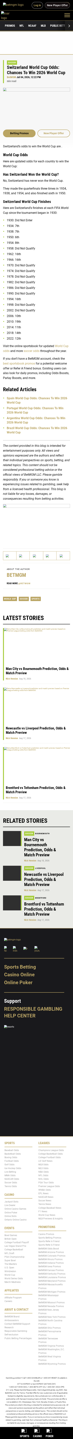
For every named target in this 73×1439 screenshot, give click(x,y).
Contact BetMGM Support (17, 1324)
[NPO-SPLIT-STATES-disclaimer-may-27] (36, 522)
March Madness (12, 1282)
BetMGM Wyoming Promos (52, 1364)
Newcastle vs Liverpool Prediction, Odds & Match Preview (44, 879)
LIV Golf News (45, 1161)
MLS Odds (43, 1168)
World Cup (10, 599)
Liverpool (40, 868)
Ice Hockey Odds (12, 1168)
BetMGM (11, 77)
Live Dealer (9, 1205)
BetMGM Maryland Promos (52, 1281)
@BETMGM (24, 583)
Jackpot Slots (11, 1201)
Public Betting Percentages (18, 1338)
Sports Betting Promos (49, 1237)
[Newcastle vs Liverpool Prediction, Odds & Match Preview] (12, 873)
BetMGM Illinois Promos (50, 1259)
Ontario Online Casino (15, 1219)
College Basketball (13, 1249)
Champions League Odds (51, 1150)
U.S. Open (9, 1267)
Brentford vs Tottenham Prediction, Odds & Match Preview (44, 909)
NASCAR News (45, 1197)
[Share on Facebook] (23, 555)
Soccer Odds (10, 1182)
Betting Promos (19, 133)
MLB (43, 25)
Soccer (12, 62)
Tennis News (44, 1204)
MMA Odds (10, 1175)
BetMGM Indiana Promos (51, 1263)
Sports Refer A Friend (49, 1241)
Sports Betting (20, 967)
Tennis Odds (10, 1186)
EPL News (43, 1193)
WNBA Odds (44, 1190)
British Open (10, 1239)
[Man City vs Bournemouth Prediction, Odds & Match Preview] (12, 838)
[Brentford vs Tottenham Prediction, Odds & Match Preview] (12, 902)
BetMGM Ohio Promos (49, 1328)
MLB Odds (43, 1164)
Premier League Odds (49, 1186)
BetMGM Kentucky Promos (51, 1273)
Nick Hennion (12, 678)
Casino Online (19, 975)
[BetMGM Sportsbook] (15, 5)
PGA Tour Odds (46, 1182)
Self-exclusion (11, 1335)
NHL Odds (43, 1179)
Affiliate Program (13, 1297)
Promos (10, 25)
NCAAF (32, 25)
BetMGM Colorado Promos (51, 1255)
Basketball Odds (12, 1154)
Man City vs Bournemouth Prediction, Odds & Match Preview (40, 847)
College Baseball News (49, 1208)
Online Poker (18, 982)
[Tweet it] (9, 555)
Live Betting (10, 1172)
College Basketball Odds (50, 1154)
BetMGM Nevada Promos (51, 1306)
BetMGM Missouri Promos (51, 1302)
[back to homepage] (9, 15)
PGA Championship (14, 1257)
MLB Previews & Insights (50, 1218)
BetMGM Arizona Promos (51, 1252)
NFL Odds (43, 1175)
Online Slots (10, 1216)
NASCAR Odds (11, 1179)
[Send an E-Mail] (36, 555)
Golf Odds (9, 1164)
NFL (21, 25)
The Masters (10, 1264)
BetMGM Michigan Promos (51, 1292)
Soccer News (44, 1200)
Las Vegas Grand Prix (15, 1246)
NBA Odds (43, 1172)
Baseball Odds (11, 1150)
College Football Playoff (16, 1242)
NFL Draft (9, 1253)
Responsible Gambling (33, 1009)
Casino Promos (46, 1234)
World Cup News (46, 1215)
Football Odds (11, 1161)
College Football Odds (49, 1157)
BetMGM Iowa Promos (49, 1266)
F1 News (42, 1211)
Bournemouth (42, 834)
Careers (8, 1301)
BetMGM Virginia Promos (51, 1346)
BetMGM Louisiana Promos (52, 1277)
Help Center (20, 1015)
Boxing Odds (10, 1157)
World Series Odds (13, 1278)
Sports (36, 599)
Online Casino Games (15, 1209)
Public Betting (59, 25)
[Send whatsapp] (50, 555)
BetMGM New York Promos (52, 1317)
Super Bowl (10, 1260)
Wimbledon (10, 1271)
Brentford (40, 898)
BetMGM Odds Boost (48, 1248)
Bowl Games (10, 1235)
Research (9, 1327)
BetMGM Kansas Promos (51, 1270)
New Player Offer (54, 133)
